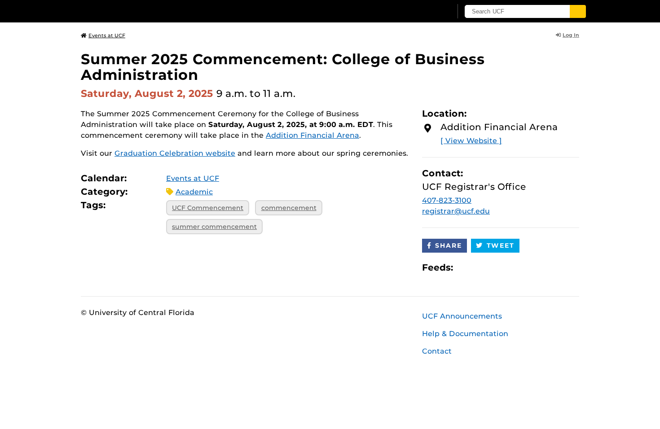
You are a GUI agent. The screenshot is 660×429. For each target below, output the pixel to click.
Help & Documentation (465, 333)
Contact (437, 351)
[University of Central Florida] (146, 11)
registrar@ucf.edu (456, 211)
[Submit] (578, 11)
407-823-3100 (446, 200)
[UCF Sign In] (423, 11)
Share (448, 245)
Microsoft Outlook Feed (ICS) (480, 267)
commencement (289, 207)
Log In (571, 35)
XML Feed (510, 267)
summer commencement (214, 226)
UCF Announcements (462, 316)
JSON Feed (525, 267)
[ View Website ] (471, 140)
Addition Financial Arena (312, 135)
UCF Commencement (207, 207)
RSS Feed (495, 267)
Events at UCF (106, 35)
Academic (194, 192)
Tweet (501, 245)
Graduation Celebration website (174, 153)
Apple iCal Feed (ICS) (464, 267)
